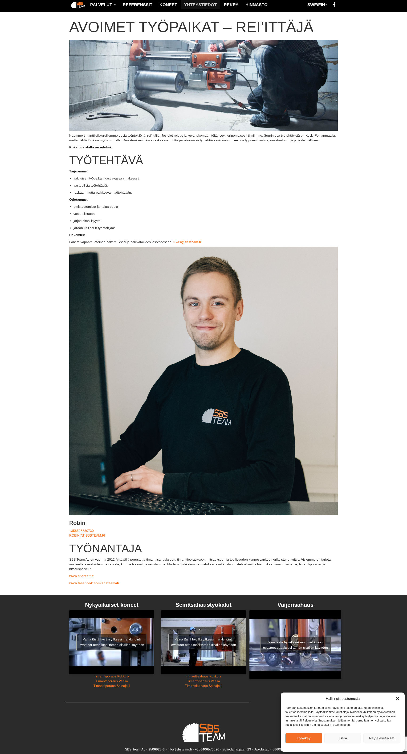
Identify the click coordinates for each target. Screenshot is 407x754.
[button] (397, 698)
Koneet (168, 4)
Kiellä (343, 738)
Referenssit (137, 4)
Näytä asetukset (381, 738)
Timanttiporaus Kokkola (111, 676)
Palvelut (101, 4)
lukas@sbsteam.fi (186, 242)
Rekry (231, 4)
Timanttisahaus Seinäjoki (203, 686)
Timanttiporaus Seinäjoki (112, 686)
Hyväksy (304, 738)
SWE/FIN (316, 4)
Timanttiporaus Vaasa (112, 681)
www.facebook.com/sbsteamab (94, 583)
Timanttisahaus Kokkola (203, 676)
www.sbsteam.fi (81, 576)
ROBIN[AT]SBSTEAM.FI (87, 535)
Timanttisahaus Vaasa (203, 681)
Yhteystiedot (200, 4)
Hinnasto (256, 4)
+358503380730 (81, 531)
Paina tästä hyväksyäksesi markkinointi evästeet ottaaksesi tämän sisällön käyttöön (111, 642)
